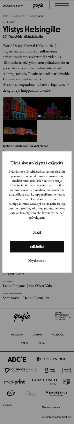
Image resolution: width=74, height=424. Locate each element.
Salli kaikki (37, 246)
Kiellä (37, 232)
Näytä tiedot (37, 260)
